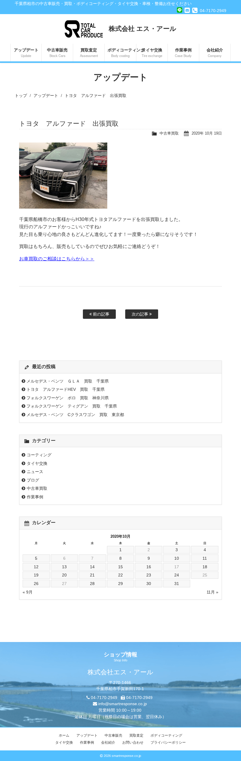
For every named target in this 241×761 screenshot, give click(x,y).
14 (92, 566)
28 (92, 583)
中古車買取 (169, 133)
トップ (21, 95)
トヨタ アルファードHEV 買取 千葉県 (65, 389)
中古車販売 (57, 52)
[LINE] (179, 9)
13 (64, 566)
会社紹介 (215, 52)
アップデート (26, 52)
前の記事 (100, 314)
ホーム (64, 735)
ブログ (33, 480)
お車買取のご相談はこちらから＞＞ (56, 258)
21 (92, 575)
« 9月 (28, 592)
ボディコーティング (122, 52)
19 (36, 575)
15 (120, 566)
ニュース (35, 471)
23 (148, 575)
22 (120, 575)
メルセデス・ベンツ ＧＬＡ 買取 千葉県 (67, 381)
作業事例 (183, 52)
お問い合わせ (132, 742)
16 (148, 566)
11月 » (212, 592)
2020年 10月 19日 (207, 133)
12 (36, 566)
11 (204, 558)
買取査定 (89, 52)
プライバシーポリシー (168, 742)
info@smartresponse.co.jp (122, 703)
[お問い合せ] (187, 10)
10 (176, 558)
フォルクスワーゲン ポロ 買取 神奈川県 (67, 397)
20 (64, 575)
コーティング (39, 454)
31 (176, 583)
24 (176, 575)
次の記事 (140, 314)
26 (36, 583)
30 (148, 583)
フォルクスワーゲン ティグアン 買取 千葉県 (71, 406)
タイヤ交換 (152, 52)
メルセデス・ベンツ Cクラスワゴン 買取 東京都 (75, 414)
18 (204, 566)
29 (120, 583)
